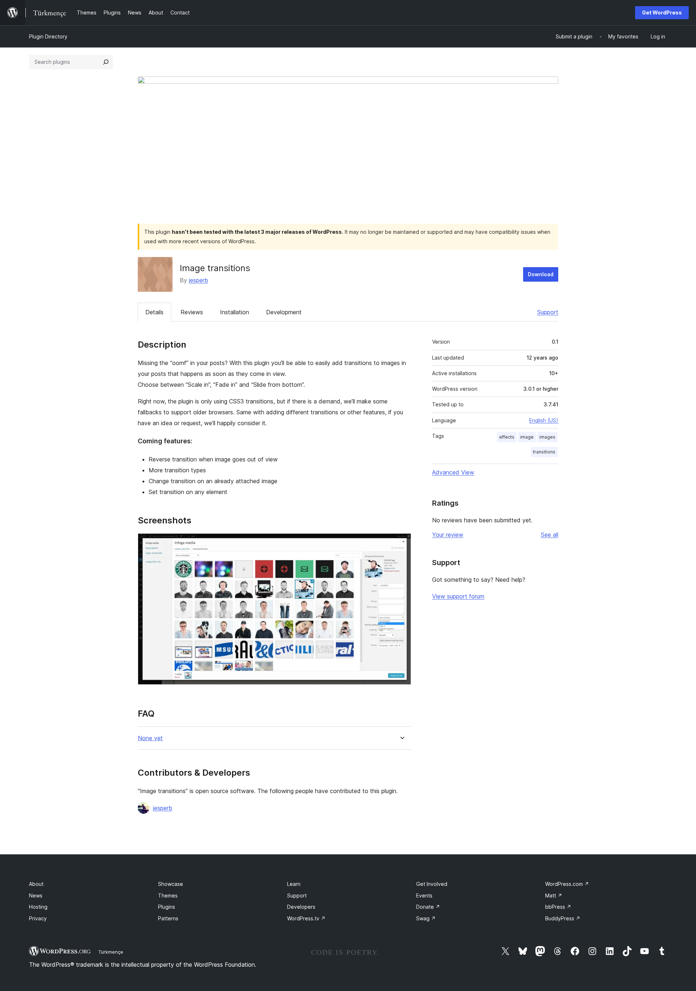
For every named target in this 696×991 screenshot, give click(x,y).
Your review (447, 534)
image (527, 437)
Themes (168, 895)
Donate (428, 907)
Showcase (170, 884)
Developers (301, 907)
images (547, 437)
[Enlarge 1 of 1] (401, 543)
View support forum (458, 596)
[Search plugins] (106, 62)
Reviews (192, 312)
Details (154, 312)
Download (541, 274)
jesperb (198, 280)
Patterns (168, 918)
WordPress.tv (306, 918)
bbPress (558, 907)
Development (284, 312)
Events (424, 895)
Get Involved (431, 884)
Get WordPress (662, 12)
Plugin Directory (48, 36)
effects (506, 437)
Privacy (38, 918)
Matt (553, 895)
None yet (150, 738)
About (36, 884)
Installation (234, 312)
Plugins (166, 907)
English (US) (543, 420)
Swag (426, 918)
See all (549, 534)
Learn (294, 884)
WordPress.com (567, 884)
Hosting (38, 907)
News (35, 895)
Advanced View (453, 472)
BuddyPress (562, 918)
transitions (544, 452)
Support (547, 312)
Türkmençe (110, 952)
